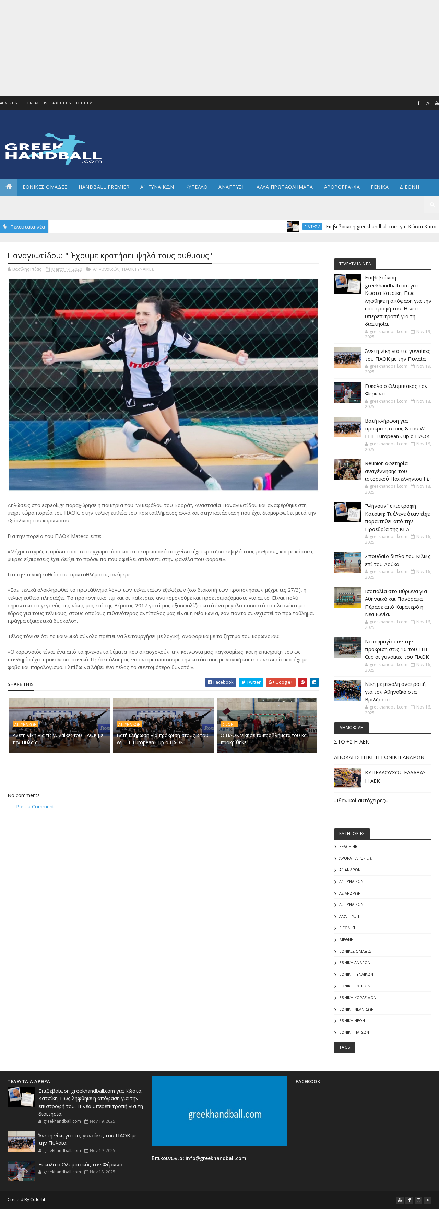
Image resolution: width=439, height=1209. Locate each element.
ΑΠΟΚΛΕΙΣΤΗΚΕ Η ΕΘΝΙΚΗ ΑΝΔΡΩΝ (379, 756)
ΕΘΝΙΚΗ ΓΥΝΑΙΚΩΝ (356, 974)
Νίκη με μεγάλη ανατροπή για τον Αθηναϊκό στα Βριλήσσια (395, 691)
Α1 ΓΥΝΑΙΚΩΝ (157, 187)
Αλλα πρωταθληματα (285, 187)
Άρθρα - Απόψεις (355, 858)
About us (61, 103)
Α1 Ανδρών (350, 869)
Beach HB (348, 846)
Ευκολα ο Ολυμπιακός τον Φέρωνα (80, 1164)
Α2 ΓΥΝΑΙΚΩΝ (351, 904)
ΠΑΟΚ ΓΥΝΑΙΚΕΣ (138, 269)
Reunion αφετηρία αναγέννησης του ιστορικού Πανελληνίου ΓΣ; (398, 471)
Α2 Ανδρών (350, 893)
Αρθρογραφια (342, 187)
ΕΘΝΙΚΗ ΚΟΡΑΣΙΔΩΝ (357, 997)
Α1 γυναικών (106, 269)
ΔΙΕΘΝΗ (229, 724)
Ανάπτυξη (349, 916)
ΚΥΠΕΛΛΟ (196, 187)
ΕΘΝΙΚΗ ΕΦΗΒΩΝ (354, 985)
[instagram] (427, 103)
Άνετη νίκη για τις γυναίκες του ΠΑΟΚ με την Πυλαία (58, 739)
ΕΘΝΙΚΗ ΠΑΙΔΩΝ (354, 1032)
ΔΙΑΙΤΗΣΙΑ (282, 226)
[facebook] (418, 103)
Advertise (9, 103)
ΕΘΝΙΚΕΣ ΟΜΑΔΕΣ (45, 187)
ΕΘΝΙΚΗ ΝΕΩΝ (352, 1020)
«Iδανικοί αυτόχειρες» (361, 800)
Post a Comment (35, 806)
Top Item (84, 103)
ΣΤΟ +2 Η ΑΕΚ (351, 741)
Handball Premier (104, 187)
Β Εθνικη (348, 927)
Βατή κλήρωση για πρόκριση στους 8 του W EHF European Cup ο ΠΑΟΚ (163, 739)
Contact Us (35, 103)
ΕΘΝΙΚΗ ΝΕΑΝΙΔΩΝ (356, 1009)
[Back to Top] (427, 1200)
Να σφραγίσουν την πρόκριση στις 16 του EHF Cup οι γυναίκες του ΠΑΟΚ (397, 649)
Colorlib (38, 1199)
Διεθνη (409, 187)
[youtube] (400, 1200)
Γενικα (380, 187)
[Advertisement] (206, 48)
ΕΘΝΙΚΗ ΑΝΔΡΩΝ (354, 962)
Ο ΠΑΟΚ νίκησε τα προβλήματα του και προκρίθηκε (264, 739)
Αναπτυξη (232, 187)
